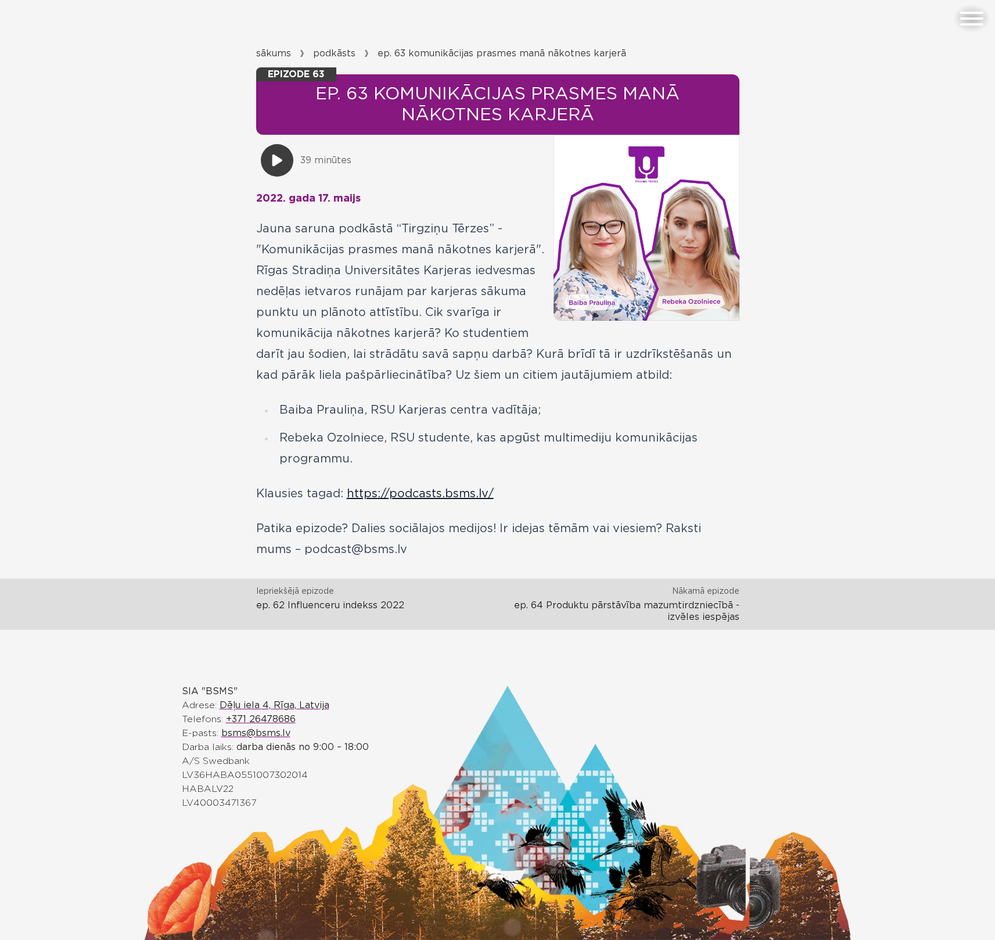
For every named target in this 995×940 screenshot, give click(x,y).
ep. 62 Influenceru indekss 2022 (330, 605)
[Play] (277, 160)
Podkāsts (334, 53)
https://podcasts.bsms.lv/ (420, 494)
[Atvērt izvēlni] (971, 19)
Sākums (273, 53)
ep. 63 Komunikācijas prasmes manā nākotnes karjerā (502, 53)
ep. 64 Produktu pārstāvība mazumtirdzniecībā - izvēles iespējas (626, 611)
